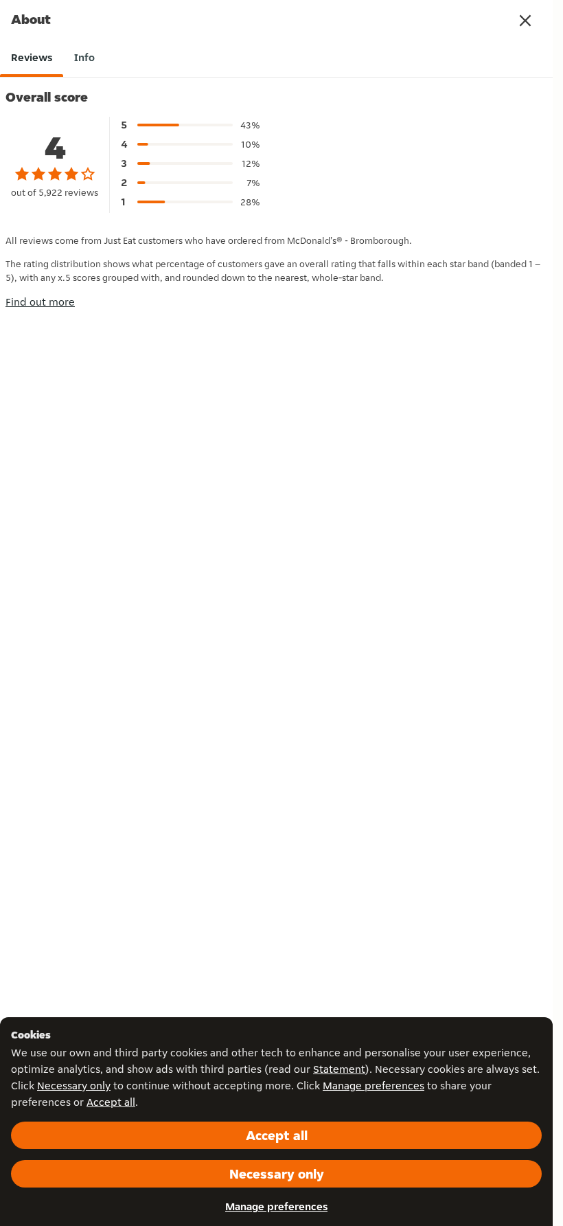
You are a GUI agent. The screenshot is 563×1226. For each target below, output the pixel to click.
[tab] (31, 57)
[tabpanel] (276, 192)
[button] (525, 20)
